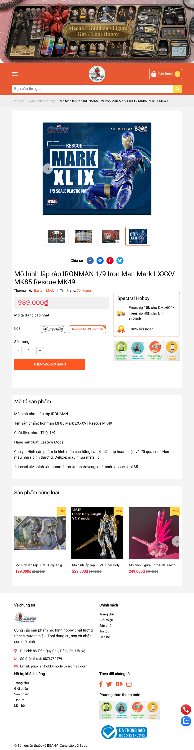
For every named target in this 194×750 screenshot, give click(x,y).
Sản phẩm (106, 625)
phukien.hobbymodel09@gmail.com (59, 666)
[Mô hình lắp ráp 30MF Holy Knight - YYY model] (40, 533)
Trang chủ (106, 614)
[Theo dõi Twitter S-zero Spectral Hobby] (109, 684)
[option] (97, 168)
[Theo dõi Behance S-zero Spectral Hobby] (119, 684)
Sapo (83, 745)
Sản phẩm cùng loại (36, 492)
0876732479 (52, 659)
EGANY (52, 745)
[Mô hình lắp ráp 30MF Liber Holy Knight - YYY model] (97, 533)
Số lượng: (22, 341)
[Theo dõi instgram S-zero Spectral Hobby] (129, 684)
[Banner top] (97, 31)
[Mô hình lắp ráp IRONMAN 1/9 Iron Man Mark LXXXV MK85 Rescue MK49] (97, 168)
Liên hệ (104, 637)
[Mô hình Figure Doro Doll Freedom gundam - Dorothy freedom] (154, 533)
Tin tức (104, 631)
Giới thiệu (106, 620)
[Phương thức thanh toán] (147, 350)
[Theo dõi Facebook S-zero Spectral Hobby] (100, 684)
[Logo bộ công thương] (123, 732)
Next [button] (177, 541)
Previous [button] (48, 168)
